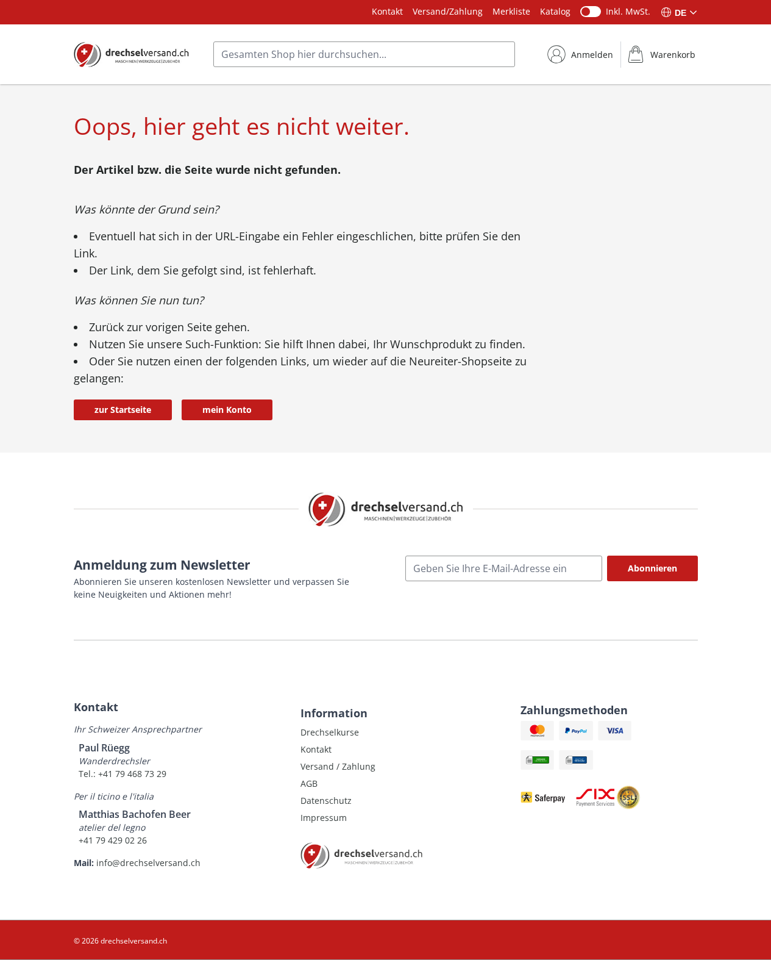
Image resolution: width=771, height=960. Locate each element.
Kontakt (387, 11)
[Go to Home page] (131, 54)
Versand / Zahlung (337, 766)
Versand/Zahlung (448, 11)
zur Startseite (122, 409)
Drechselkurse (329, 732)
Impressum (323, 817)
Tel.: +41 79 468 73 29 (122, 773)
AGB (309, 783)
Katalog (555, 11)
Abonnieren (652, 568)
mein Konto (227, 409)
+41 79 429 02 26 (113, 840)
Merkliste (511, 11)
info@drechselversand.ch (148, 863)
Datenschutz (326, 800)
